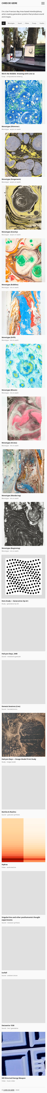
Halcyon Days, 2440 (9, 653)
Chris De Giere (9, 3)
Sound (20, 23)
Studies (42, 23)
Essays (34, 23)
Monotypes (11, 23)
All (3, 23)
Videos (27, 23)
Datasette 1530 (8, 1025)
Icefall (4, 972)
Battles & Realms (9, 812)
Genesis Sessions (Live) (11, 706)
